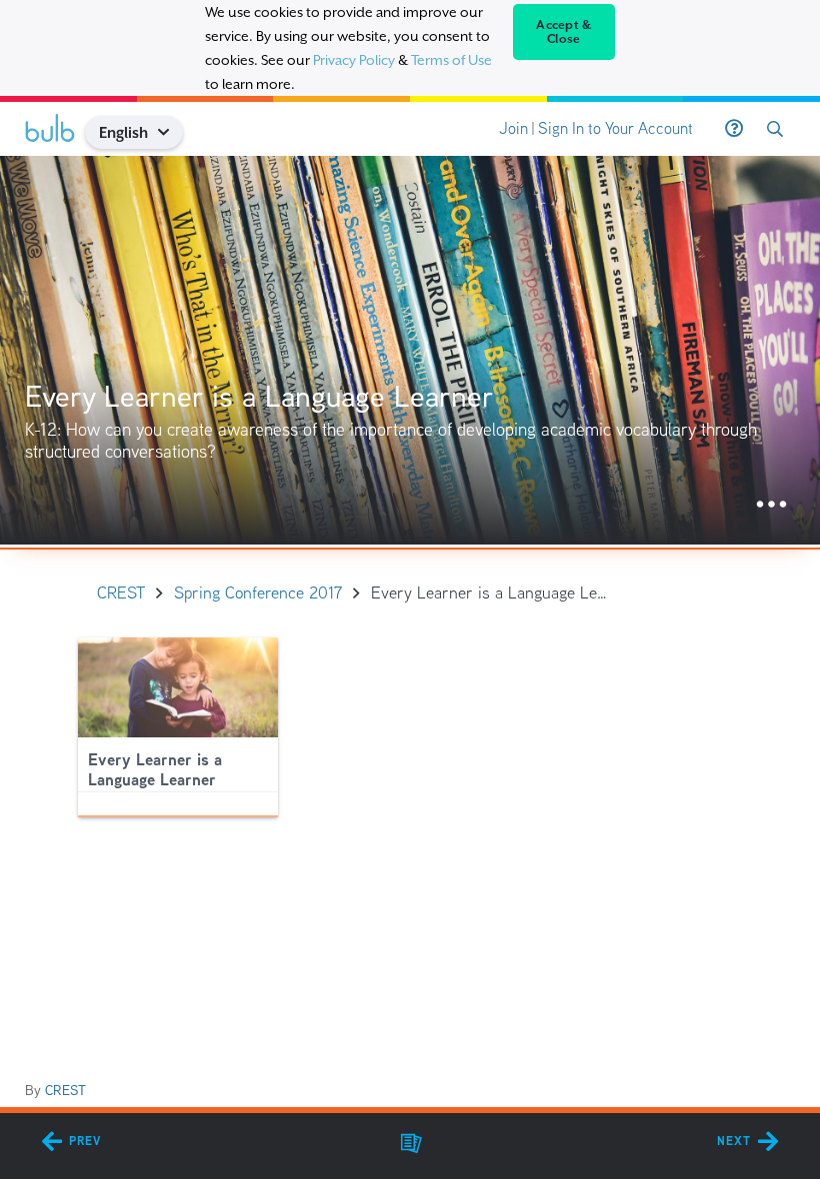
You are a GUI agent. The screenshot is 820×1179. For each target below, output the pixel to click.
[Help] (734, 129)
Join (513, 128)
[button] (171, 132)
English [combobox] (123, 132)
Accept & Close (563, 32)
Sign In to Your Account (615, 128)
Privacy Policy (354, 60)
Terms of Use (451, 60)
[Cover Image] (410, 350)
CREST (65, 1090)
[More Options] (771, 505)
